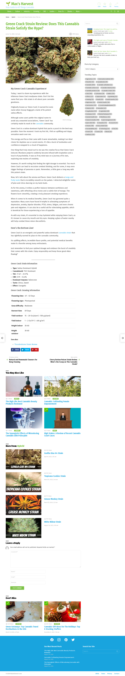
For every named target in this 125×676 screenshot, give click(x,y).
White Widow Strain (52, 522)
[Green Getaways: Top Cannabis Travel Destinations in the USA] (24, 611)
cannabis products (93, 90)
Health (17, 398)
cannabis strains (109, 90)
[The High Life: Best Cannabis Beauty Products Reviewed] (24, 386)
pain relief (91, 123)
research (114, 123)
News (9, 11)
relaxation (102, 123)
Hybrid (20, 446)
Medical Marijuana (105, 114)
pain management (109, 120)
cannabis (39, 124)
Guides (52, 11)
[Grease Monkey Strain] (23, 505)
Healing (90, 99)
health (100, 99)
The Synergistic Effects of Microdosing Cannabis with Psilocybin (22, 434)
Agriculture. (91, 79)
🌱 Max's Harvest (19, 4)
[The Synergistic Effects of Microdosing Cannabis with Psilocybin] (24, 418)
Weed (109, 131)
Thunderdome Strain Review (25, 344)
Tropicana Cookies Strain (55, 476)
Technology (105, 128)
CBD (44, 11)
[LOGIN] (118, 11)
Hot (110, 6)
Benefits (90, 82)
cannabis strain (65, 233)
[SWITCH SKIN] (115, 11)
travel (89, 131)
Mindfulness (105, 117)
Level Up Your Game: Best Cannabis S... (106, 51)
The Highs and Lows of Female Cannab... (106, 40)
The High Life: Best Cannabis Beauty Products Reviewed (21, 402)
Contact (116, 673)
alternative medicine (106, 79)
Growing (36, 11)
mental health (92, 117)
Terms (103, 673)
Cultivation (100, 93)
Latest (99, 6)
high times (91, 102)
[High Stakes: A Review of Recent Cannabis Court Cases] (62, 418)
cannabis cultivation (105, 85)
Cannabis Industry (108, 87)
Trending (116, 6)
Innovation (101, 108)
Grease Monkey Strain (53, 499)
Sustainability (92, 128)
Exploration (101, 96)
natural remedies (93, 120)
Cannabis (17, 430)
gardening (113, 96)
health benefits (112, 99)
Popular (104, 6)
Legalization (92, 111)
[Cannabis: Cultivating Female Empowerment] (62, 386)
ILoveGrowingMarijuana (107, 105)
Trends (99, 131)
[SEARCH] (111, 11)
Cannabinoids (102, 82)
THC (115, 128)
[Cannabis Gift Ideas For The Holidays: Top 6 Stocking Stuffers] (62, 611)
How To (61, 11)
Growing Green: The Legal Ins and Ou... (106, 29)
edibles (111, 93)
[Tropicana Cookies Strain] (23, 482)
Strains (69, 11)
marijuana (91, 114)
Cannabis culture (93, 87)
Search (117, 24)
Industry (27, 11)
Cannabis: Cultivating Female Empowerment (56, 402)
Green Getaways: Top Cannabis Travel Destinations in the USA (22, 627)
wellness (91, 134)
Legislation (104, 111)
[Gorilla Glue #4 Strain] (23, 459)
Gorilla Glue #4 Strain (53, 453)
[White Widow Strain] (23, 528)
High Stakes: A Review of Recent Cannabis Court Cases (62, 434)
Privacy (109, 673)
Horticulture (91, 105)
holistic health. (104, 102)
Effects (90, 96)
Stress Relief (102, 125)
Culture (17, 11)
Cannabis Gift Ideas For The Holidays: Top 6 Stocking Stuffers (62, 627)
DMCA (97, 673)
